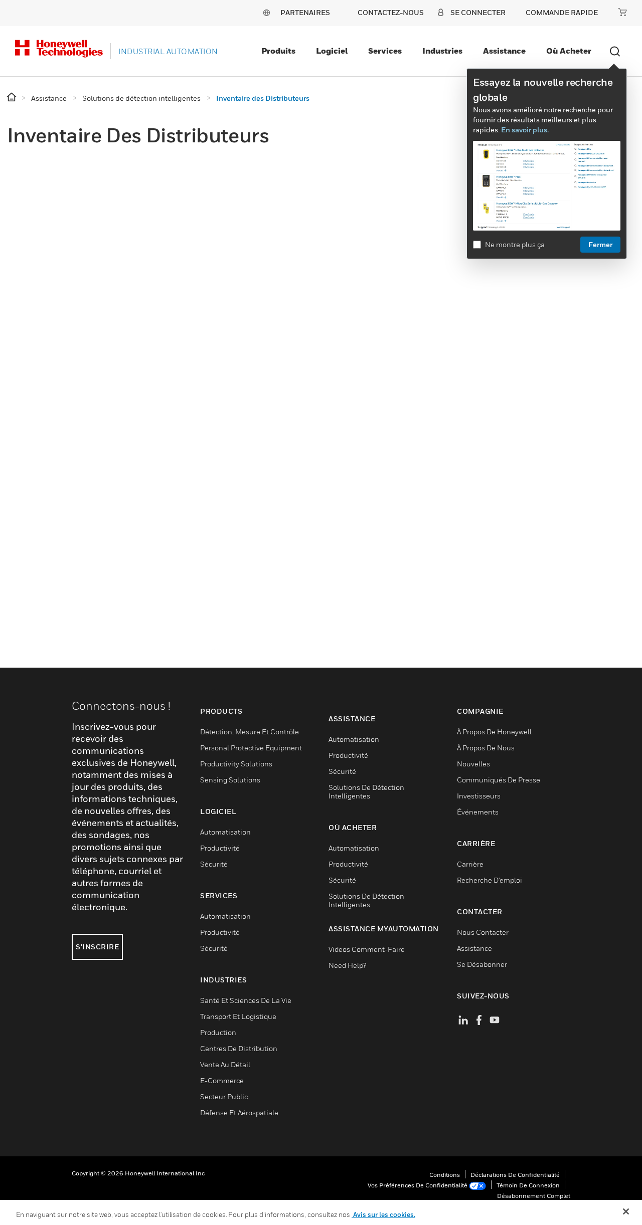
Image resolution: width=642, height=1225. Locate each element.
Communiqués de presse (498, 779)
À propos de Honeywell (494, 731)
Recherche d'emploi (489, 880)
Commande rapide (562, 12)
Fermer (600, 244)
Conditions (444, 1174)
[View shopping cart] (622, 12)
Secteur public (224, 1096)
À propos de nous (486, 747)
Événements (478, 811)
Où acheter (568, 51)
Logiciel (332, 51)
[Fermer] (626, 1211)
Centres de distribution (238, 1048)
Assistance (504, 51)
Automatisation (225, 832)
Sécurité (214, 864)
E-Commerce (222, 1080)
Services (385, 51)
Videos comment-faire (367, 949)
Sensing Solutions (230, 779)
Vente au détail (225, 1064)
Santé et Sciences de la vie (245, 1000)
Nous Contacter (483, 932)
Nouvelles (473, 763)
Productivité (220, 848)
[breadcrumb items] (12, 97)
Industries (442, 51)
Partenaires (305, 12)
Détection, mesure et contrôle (249, 731)
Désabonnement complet (533, 1195)
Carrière (470, 864)
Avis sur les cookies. (383, 1214)
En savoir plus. (525, 129)
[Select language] (266, 12)
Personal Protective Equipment (251, 747)
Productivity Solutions (236, 763)
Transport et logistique (238, 1016)
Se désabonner (482, 964)
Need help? (347, 965)
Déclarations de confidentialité (515, 1174)
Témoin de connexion (528, 1185)
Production (218, 1032)
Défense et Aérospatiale (239, 1112)
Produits (278, 51)
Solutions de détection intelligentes (366, 791)
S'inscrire (97, 946)
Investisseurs (479, 795)
